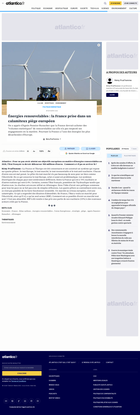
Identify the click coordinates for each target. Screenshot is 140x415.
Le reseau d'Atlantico (91, 362)
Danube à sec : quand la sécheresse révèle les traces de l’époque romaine (123, 190)
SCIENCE (105, 8)
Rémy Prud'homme (52, 139)
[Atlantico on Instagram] (31, 400)
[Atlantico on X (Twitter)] (12, 401)
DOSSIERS (52, 380)
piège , (84, 211)
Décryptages (49, 103)
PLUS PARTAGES (130, 156)
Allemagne (16, 214)
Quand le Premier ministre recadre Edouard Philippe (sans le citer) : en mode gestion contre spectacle (122, 219)
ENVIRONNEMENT (119, 8)
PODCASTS (53, 394)
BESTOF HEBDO (54, 398)
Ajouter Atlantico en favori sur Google (82, 153)
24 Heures (125, 149)
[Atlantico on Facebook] (18, 401)
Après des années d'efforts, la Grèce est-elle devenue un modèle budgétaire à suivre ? (123, 165)
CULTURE (133, 8)
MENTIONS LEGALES (100, 380)
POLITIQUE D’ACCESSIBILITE (103, 398)
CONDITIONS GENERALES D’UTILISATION (107, 407)
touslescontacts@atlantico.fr (22, 407)
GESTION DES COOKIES (101, 389)
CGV (94, 376)
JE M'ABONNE (115, 3)
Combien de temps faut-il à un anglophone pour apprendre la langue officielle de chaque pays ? (123, 204)
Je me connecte (130, 3)
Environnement (61, 103)
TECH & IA (94, 8)
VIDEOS (51, 389)
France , (15, 211)
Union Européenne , (63, 211)
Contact (109, 362)
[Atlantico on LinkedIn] (25, 401)
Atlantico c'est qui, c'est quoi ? (62, 362)
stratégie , (76, 211)
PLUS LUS (114, 156)
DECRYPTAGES (54, 376)
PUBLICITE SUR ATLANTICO (102, 385)
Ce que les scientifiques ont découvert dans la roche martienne (122, 178)
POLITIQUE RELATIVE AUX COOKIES (105, 402)
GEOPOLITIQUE (61, 8)
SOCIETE (84, 8)
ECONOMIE (48, 8)
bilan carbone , (25, 211)
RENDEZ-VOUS (54, 385)
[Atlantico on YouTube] (37, 400)
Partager (71, 148)
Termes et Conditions (18, 381)
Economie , (7, 211)
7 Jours (133, 149)
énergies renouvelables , (43, 211)
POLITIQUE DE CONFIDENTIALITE (104, 394)
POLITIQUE (36, 8)
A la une (40, 103)
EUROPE (74, 8)
